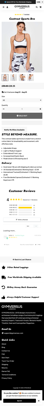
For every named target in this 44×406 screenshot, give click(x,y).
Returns (4, 368)
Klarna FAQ (6, 371)
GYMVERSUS (27, 388)
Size (3, 96)
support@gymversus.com (13, 333)
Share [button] (7, 244)
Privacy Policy (7, 378)
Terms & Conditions (9, 375)
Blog (3, 347)
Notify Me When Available (14, 130)
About (4, 344)
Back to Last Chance (22, 259)
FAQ (3, 354)
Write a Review (23, 220)
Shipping (5, 364)
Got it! (19, 401)
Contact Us (6, 351)
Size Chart (5, 358)
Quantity (5, 105)
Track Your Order (8, 361)
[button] (22, 123)
